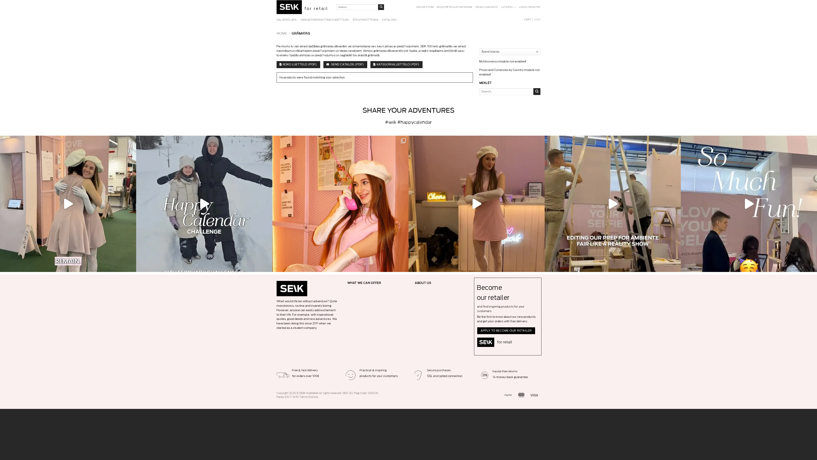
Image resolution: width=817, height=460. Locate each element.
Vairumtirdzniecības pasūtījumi (324, 20)
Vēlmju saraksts (486, 7)
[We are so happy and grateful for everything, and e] (68, 204)
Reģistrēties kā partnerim (454, 7)
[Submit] (381, 7)
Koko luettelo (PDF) (300, 64)
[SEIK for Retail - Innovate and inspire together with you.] (303, 7)
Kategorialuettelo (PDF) (398, 64)
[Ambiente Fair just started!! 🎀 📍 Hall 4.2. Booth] (476, 204)
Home (282, 33)
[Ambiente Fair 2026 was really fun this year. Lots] (340, 204)
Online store (425, 7)
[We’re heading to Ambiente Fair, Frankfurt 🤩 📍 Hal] (749, 204)
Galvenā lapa (287, 20)
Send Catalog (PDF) (347, 64)
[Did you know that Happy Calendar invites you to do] (204, 204)
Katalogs (389, 20)
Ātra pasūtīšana (366, 20)
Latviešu (507, 7)
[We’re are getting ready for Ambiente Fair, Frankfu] (613, 204)
